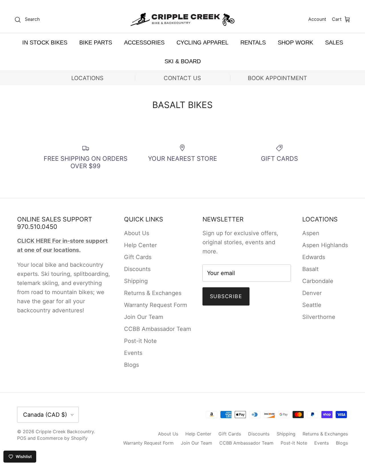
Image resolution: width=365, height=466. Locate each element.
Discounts (137, 269)
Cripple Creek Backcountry (65, 431)
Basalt (310, 269)
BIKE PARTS (95, 42)
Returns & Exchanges (152, 293)
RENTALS (253, 42)
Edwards (313, 257)
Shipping (136, 281)
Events (133, 352)
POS (21, 438)
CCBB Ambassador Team (157, 328)
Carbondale (317, 281)
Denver (312, 293)
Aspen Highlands (325, 245)
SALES (334, 42)
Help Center (140, 245)
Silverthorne (318, 317)
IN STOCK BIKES (44, 42)
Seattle (311, 305)
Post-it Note (140, 340)
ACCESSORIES (144, 42)
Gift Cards (137, 257)
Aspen (310, 233)
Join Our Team (143, 317)
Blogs (131, 364)
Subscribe (226, 296)
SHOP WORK (295, 42)
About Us (136, 233)
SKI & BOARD (183, 61)
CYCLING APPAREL (202, 42)
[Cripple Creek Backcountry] (183, 19)
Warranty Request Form (155, 305)
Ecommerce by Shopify (62, 438)
